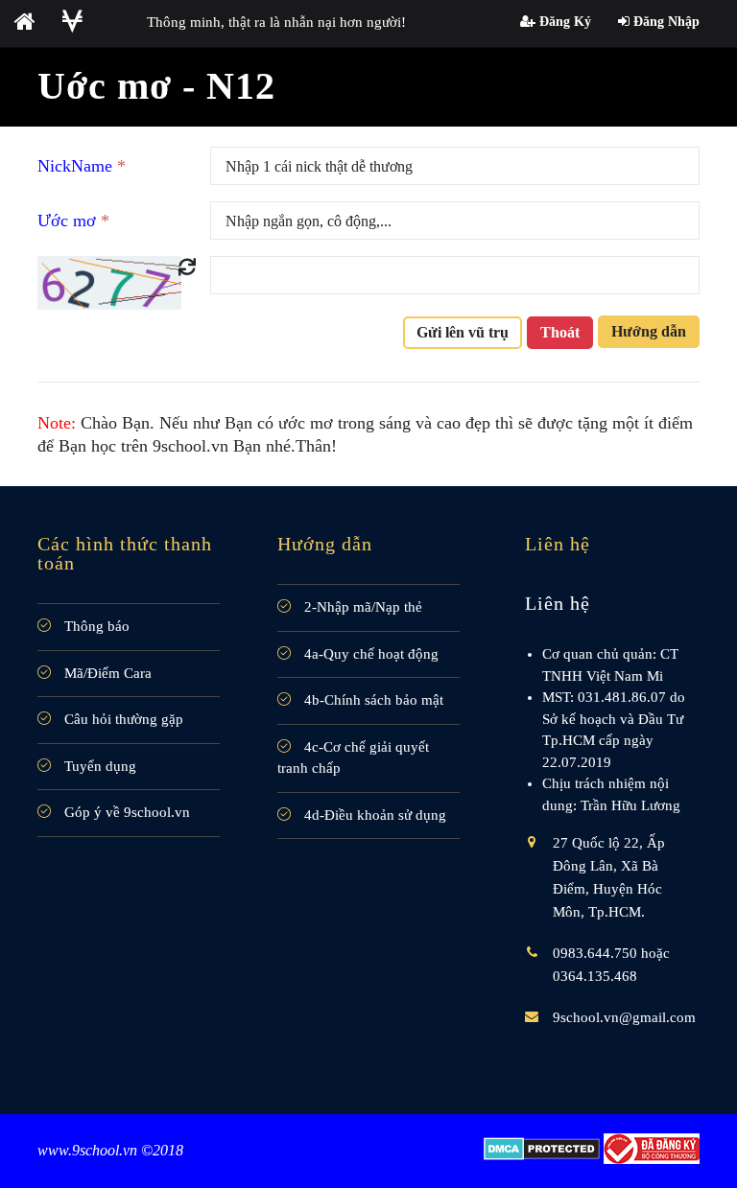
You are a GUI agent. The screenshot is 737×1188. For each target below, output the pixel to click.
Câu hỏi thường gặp (121, 719)
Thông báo (95, 626)
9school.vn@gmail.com (624, 1017)
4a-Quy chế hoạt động (369, 654)
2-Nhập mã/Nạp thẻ (361, 607)
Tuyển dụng (98, 766)
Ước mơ (73, 220)
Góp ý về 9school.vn (125, 812)
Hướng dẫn (648, 331)
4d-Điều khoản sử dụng (373, 815)
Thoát (560, 332)
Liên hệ (557, 603)
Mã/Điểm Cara (106, 673)
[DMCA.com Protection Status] (542, 1148)
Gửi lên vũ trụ (462, 332)
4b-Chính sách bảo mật (371, 700)
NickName (81, 165)
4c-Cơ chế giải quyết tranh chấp (353, 758)
